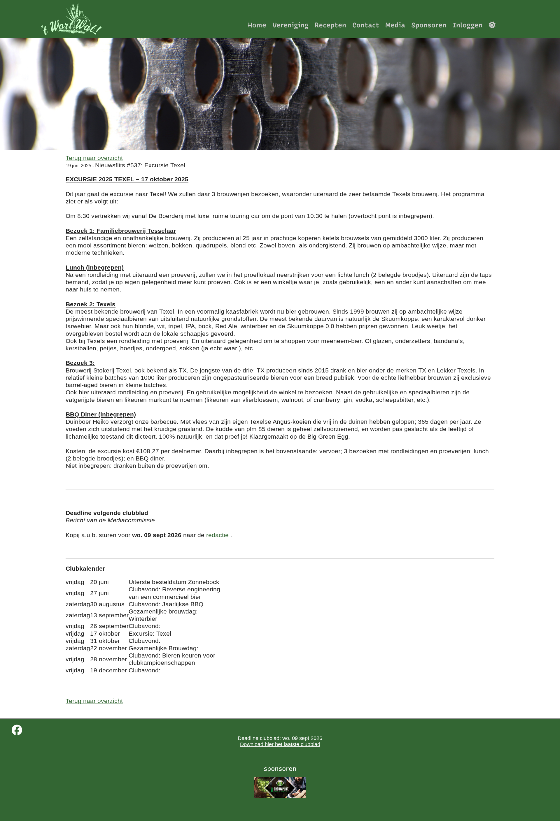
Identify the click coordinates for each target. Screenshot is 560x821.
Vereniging (290, 25)
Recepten (330, 25)
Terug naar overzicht (94, 157)
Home (257, 25)
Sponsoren (429, 25)
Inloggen (468, 25)
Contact (365, 25)
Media (395, 25)
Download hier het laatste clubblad (280, 744)
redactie (217, 535)
